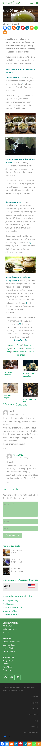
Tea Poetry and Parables (13, 614)
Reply (4, 448)
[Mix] (32, 28)
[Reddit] (14, 28)
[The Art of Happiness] (10, 388)
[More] (5, 32)
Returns (34, 696)
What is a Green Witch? (13, 607)
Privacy (35, 708)
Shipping (34, 702)
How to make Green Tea (8, 373)
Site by (30, 732)
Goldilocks (17, 348)
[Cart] (36, 3)
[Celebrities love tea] (30, 390)
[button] (31, 3)
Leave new (21, 404)
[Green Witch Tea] (12, 3)
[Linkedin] (18, 28)
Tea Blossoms (8, 604)
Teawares (7, 670)
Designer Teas (9, 645)
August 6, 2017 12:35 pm (21, 458)
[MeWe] (27, 28)
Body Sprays (8, 660)
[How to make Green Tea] (10, 364)
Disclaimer (33, 714)
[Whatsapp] (36, 28)
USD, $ (7, 586)
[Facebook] (5, 28)
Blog (36, 720)
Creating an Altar (10, 611)
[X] (9, 736)
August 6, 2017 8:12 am (17, 414)
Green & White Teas (11, 641)
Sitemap (34, 726)
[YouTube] (12, 677)
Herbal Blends (9, 651)
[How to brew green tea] (30, 365)
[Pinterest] (23, 28)
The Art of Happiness (7, 396)
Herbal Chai (8, 648)
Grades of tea (15, 345)
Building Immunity (10, 600)
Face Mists (7, 667)
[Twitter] (9, 28)
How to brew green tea (28, 375)
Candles (6, 663)
